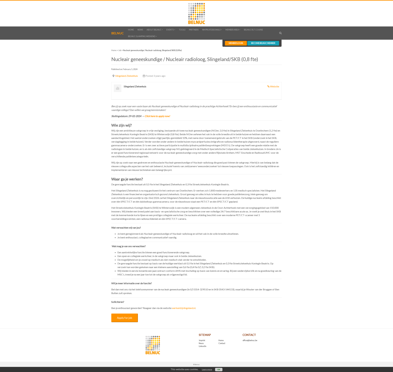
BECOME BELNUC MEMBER (263, 43)
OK (218, 369)
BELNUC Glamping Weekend (142, 36)
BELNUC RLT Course (253, 29)
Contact (221, 343)
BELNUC (117, 33)
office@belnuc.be (250, 340)
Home (131, 29)
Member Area (232, 29)
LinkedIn (202, 346)
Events (170, 29)
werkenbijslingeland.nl (183, 307)
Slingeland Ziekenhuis (126, 75)
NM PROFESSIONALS (211, 29)
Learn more (207, 369)
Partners (193, 29)
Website (274, 86)
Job (119, 50)
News (140, 29)
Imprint (202, 340)
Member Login (236, 43)
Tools (182, 29)
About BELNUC (154, 29)
